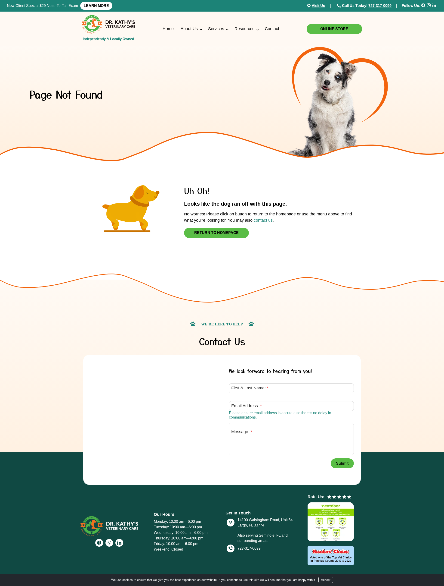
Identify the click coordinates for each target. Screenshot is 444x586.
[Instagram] (429, 5)
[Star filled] (329, 497)
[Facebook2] (423, 5)
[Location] (308, 5)
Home (168, 28)
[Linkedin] (435, 5)
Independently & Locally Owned (108, 39)
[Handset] (339, 6)
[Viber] (230, 548)
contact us (263, 220)
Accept (325, 580)
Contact (272, 28)
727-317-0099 (380, 6)
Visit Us (318, 6)
